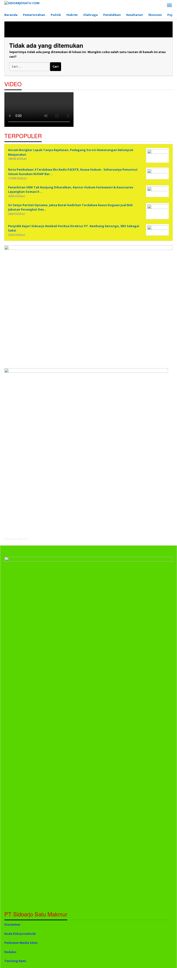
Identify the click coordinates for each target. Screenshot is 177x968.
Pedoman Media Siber (21, 943)
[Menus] (169, 5)
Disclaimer (12, 924)
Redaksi (10, 952)
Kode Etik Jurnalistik (20, 934)
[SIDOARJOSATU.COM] (21, 3)
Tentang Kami (15, 961)
